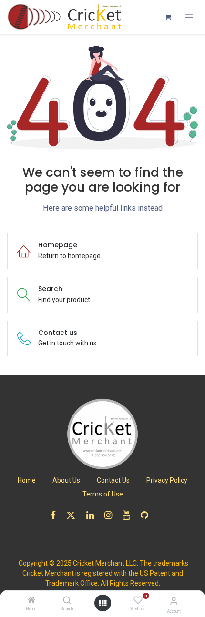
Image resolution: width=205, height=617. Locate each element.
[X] (74, 515)
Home (27, 480)
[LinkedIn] (93, 515)
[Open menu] (102, 603)
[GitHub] (147, 515)
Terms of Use (102, 494)
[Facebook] (56, 515)
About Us (66, 480)
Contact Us (113, 480)
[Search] (67, 601)
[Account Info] (173, 601)
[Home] (31, 601)
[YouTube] (129, 515)
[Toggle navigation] (189, 17)
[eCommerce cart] (167, 17)
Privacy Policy (166, 480)
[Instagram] (111, 515)
